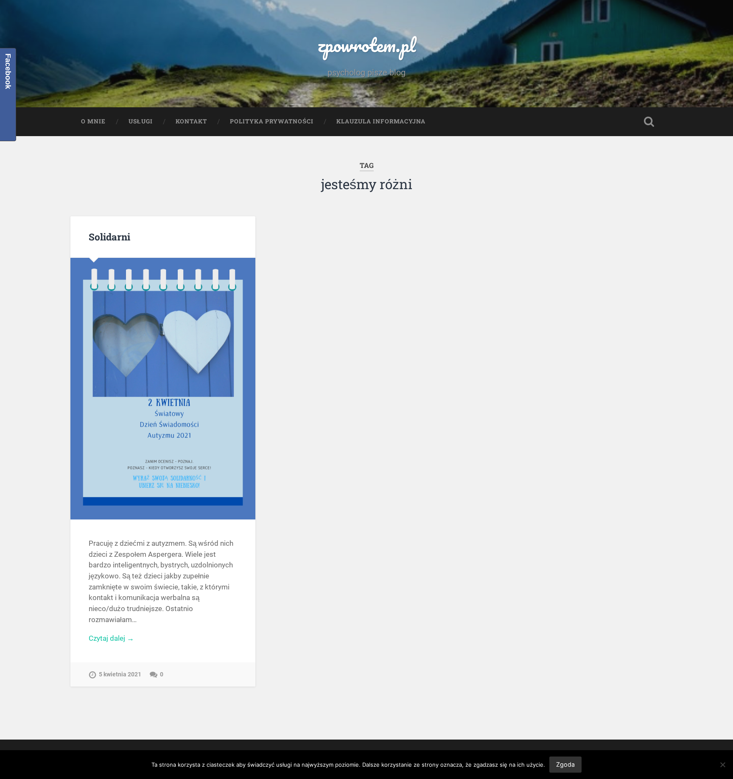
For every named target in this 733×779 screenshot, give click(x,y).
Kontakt (191, 121)
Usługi (141, 121)
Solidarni (109, 236)
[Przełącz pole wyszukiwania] (649, 121)
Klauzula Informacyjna (380, 121)
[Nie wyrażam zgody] (722, 764)
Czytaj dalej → (111, 638)
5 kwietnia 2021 (120, 674)
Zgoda (565, 764)
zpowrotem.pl (366, 45)
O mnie (93, 121)
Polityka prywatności (271, 121)
